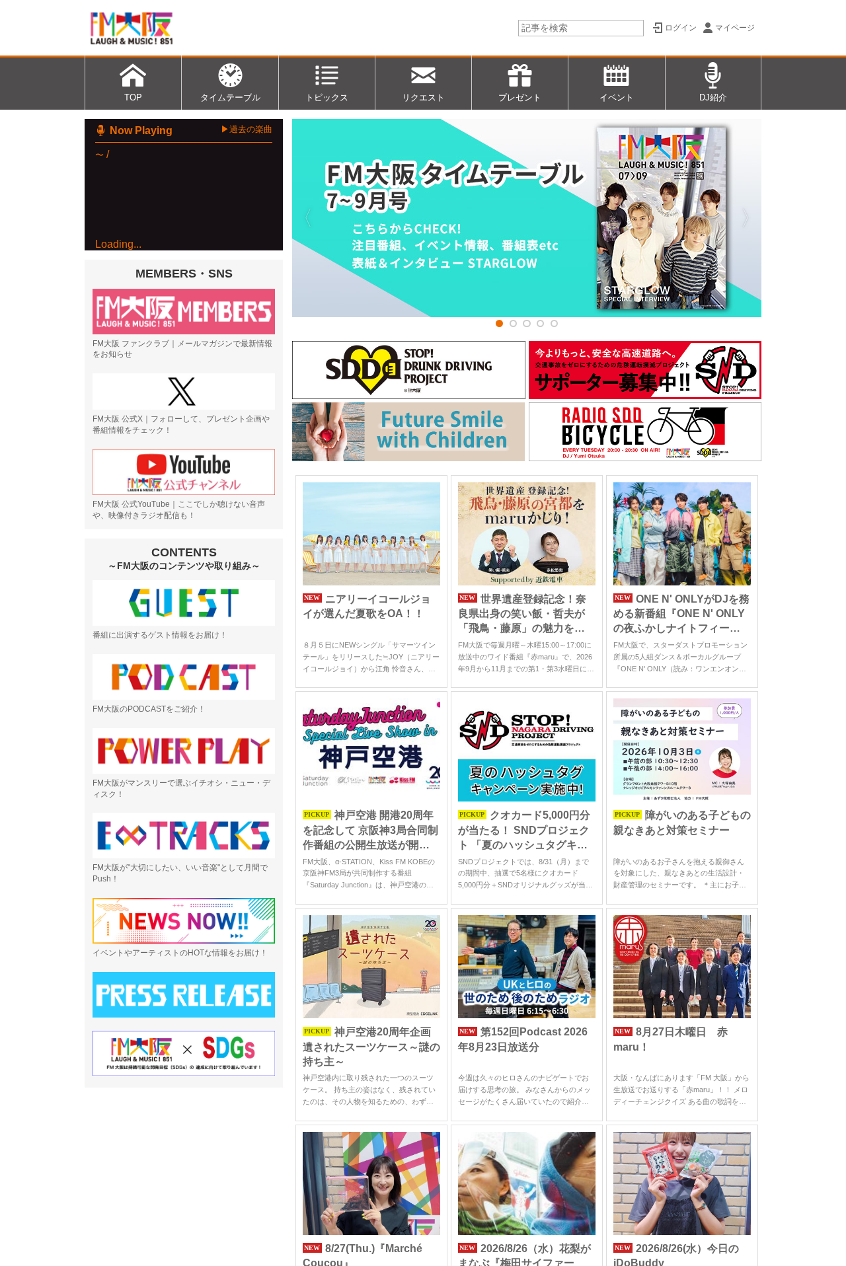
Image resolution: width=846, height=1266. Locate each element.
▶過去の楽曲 (246, 129)
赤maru (144, 443)
